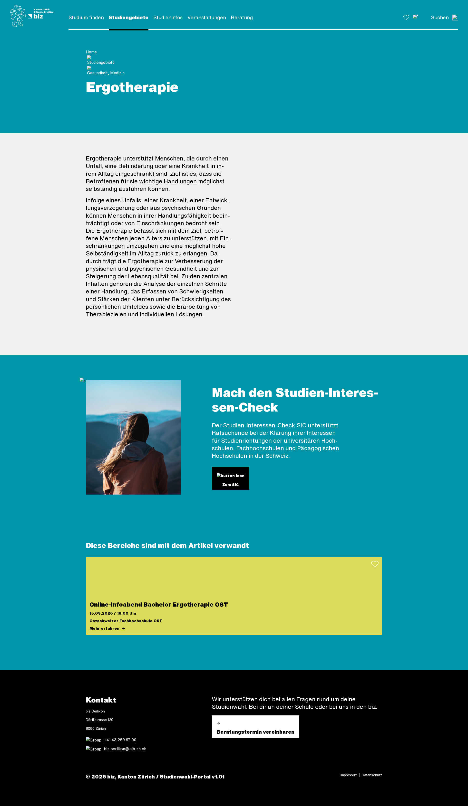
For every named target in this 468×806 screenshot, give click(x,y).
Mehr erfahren (104, 628)
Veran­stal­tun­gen (206, 17)
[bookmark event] (375, 564)
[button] (415, 17)
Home (91, 52)
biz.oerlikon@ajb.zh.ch (125, 749)
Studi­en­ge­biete (128, 17)
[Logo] (32, 16)
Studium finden (86, 17)
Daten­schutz (372, 775)
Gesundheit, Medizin (106, 73)
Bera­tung (242, 17)
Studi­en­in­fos (168, 17)
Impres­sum (349, 775)
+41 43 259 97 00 (120, 740)
